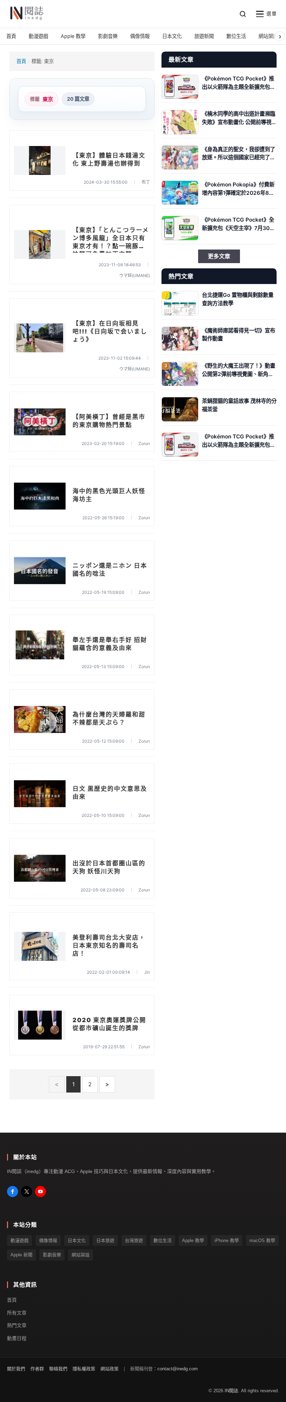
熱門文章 (17, 1325)
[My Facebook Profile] (12, 1191)
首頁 (21, 61)
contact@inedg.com (177, 1368)
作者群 (37, 1368)
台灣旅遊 (134, 1240)
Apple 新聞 (21, 1254)
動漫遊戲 (19, 1240)
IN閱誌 (231, 1391)
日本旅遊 (105, 1240)
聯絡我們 (58, 1368)
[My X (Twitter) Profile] (26, 1191)
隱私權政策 (84, 1368)
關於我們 (16, 1368)
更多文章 (219, 256)
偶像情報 (48, 1240)
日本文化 (77, 1240)
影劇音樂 (52, 1254)
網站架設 (81, 1254)
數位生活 (162, 1240)
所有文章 (17, 1313)
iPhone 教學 (226, 1240)
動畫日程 (17, 1338)
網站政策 (109, 1368)
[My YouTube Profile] (40, 1191)
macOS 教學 (262, 1240)
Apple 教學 (193, 1240)
